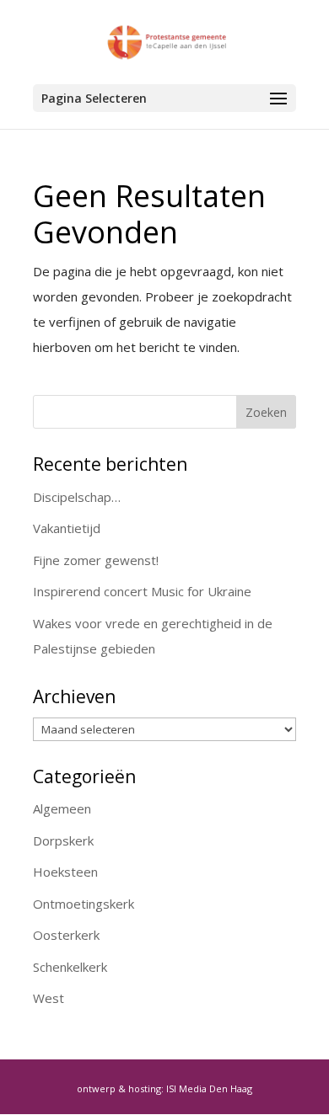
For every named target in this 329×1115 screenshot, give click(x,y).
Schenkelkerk (70, 966)
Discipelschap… (77, 496)
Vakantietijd (66, 528)
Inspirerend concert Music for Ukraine (142, 591)
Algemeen (62, 808)
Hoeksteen (65, 871)
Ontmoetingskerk (83, 903)
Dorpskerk (63, 840)
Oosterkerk (66, 934)
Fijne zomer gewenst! (96, 560)
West (48, 998)
